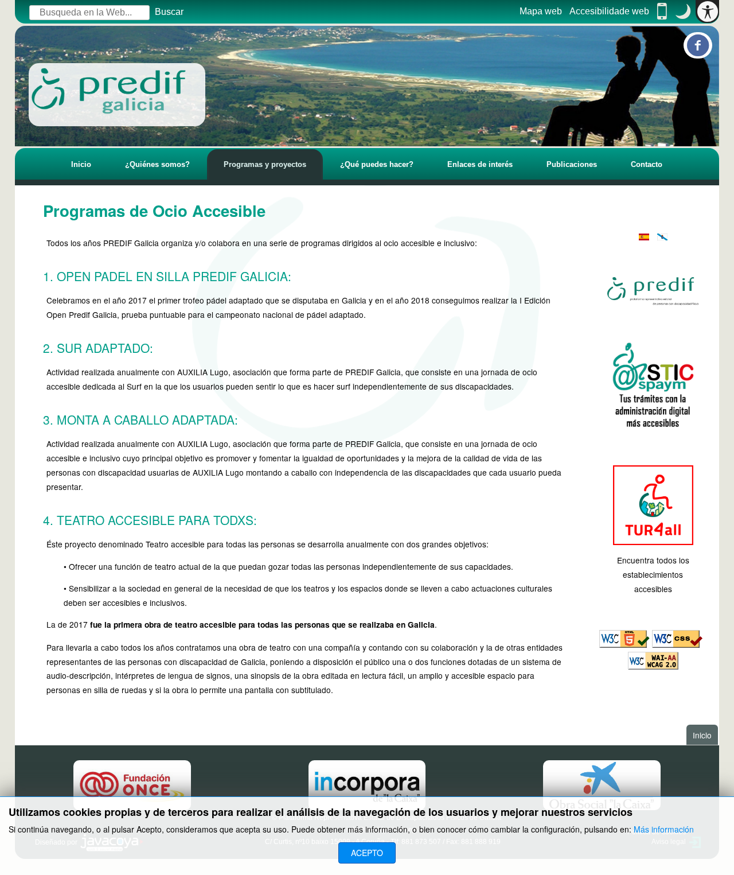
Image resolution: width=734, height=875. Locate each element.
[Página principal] (117, 94)
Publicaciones (571, 164)
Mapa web (541, 11)
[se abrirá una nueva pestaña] (653, 291)
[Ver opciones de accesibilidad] (708, 11)
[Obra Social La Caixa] (602, 784)
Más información (664, 829)
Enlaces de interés (480, 164)
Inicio (81, 164)
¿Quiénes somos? (157, 164)
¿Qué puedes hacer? (376, 164)
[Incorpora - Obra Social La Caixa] (367, 784)
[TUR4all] (653, 504)
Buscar (169, 12)
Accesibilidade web (609, 11)
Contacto (646, 164)
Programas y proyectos (265, 164)
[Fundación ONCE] (132, 784)
